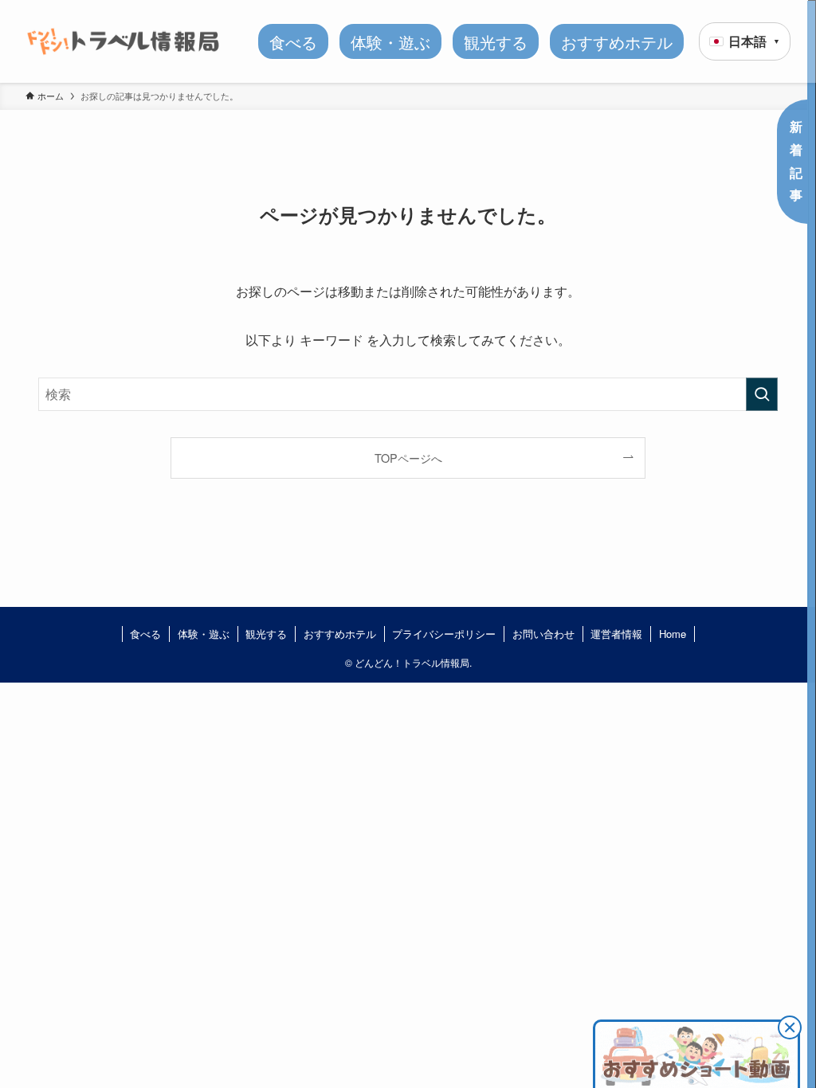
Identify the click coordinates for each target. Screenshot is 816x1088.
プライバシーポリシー (444, 633)
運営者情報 (616, 633)
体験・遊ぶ (204, 633)
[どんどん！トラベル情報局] (123, 41)
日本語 (754, 41)
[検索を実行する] (762, 394)
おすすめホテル (340, 633)
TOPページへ (408, 457)
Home (672, 633)
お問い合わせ (543, 633)
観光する (266, 633)
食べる (145, 633)
